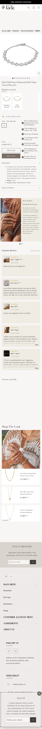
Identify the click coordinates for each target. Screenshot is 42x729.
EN (11, 576)
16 (4, 125)
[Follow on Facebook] (8, 651)
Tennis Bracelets (27, 30)
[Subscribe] (33, 719)
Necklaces (7, 604)
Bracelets (7, 590)
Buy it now (11, 156)
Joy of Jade (6, 30)
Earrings (7, 597)
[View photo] (7, 259)
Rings (5, 611)
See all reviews (35, 250)
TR (6, 576)
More (36, 344)
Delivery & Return (8, 188)
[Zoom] (39, 73)
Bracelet (16, 30)
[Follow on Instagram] (15, 651)
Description (6, 163)
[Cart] (33, 7)
